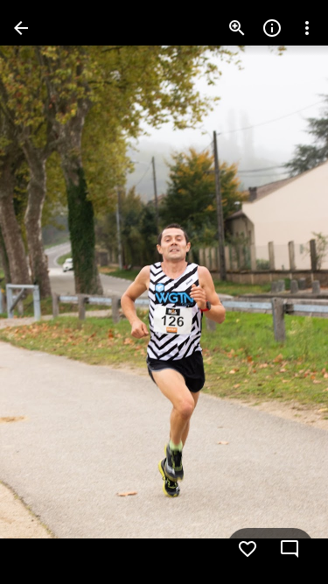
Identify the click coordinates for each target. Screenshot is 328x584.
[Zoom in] (237, 28)
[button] (48, 292)
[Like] (247, 548)
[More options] (307, 28)
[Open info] (272, 28)
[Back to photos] (21, 28)
